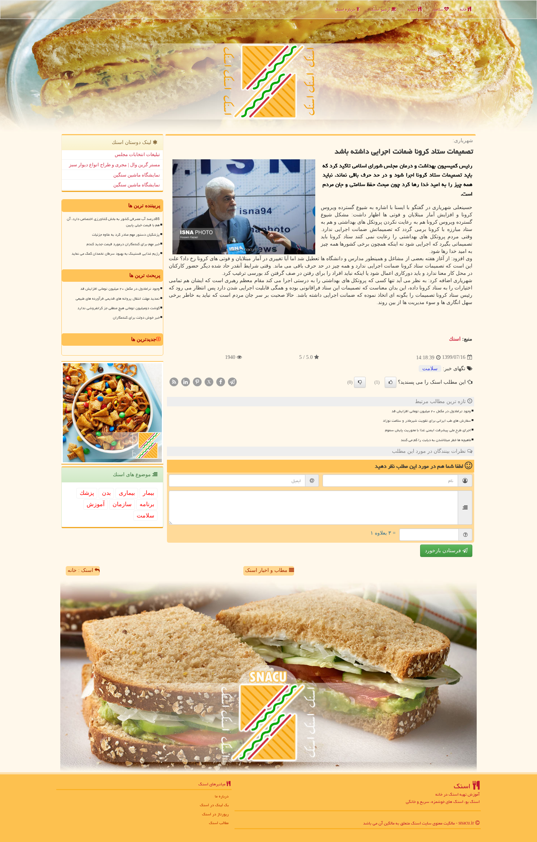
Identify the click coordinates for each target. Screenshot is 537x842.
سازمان (122, 504)
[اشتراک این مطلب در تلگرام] (232, 381)
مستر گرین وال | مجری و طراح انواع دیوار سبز (114, 164)
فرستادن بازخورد (443, 550)
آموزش (95, 504)
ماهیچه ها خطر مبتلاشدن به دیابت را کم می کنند (436, 440)
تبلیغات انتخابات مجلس (137, 154)
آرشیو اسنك (380, 9)
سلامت (438, 9)
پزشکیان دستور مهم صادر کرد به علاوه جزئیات (126, 234)
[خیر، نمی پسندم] (360, 382)
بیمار (148, 493)
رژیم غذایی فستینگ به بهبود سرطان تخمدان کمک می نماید (116, 253)
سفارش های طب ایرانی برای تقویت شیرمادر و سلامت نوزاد (427, 420)
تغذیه (412, 9)
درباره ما (222, 796)
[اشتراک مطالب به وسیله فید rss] (174, 381)
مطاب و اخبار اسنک (267, 570)
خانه (464, 9)
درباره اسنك (345, 9)
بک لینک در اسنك (214, 805)
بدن (106, 493)
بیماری (127, 493)
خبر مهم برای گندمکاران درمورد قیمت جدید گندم (123, 244)
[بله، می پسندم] (390, 382)
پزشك (87, 493)
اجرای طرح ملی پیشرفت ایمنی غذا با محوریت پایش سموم (428, 430)
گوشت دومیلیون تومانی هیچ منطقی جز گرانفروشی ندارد (118, 308)
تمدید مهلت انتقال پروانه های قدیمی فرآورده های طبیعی (118, 298)
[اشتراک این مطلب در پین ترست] (197, 381)
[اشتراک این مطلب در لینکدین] (185, 381)
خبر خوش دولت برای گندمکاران (136, 317)
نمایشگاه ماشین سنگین (136, 175)
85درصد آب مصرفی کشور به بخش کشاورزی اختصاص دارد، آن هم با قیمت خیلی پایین (113, 222)
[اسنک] (268, 66)
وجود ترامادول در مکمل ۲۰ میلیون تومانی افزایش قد (431, 411)
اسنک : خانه (81, 570)
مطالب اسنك (219, 823)
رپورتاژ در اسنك (215, 814)
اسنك (455, 339)
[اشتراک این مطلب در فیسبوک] (221, 381)
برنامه (147, 504)
